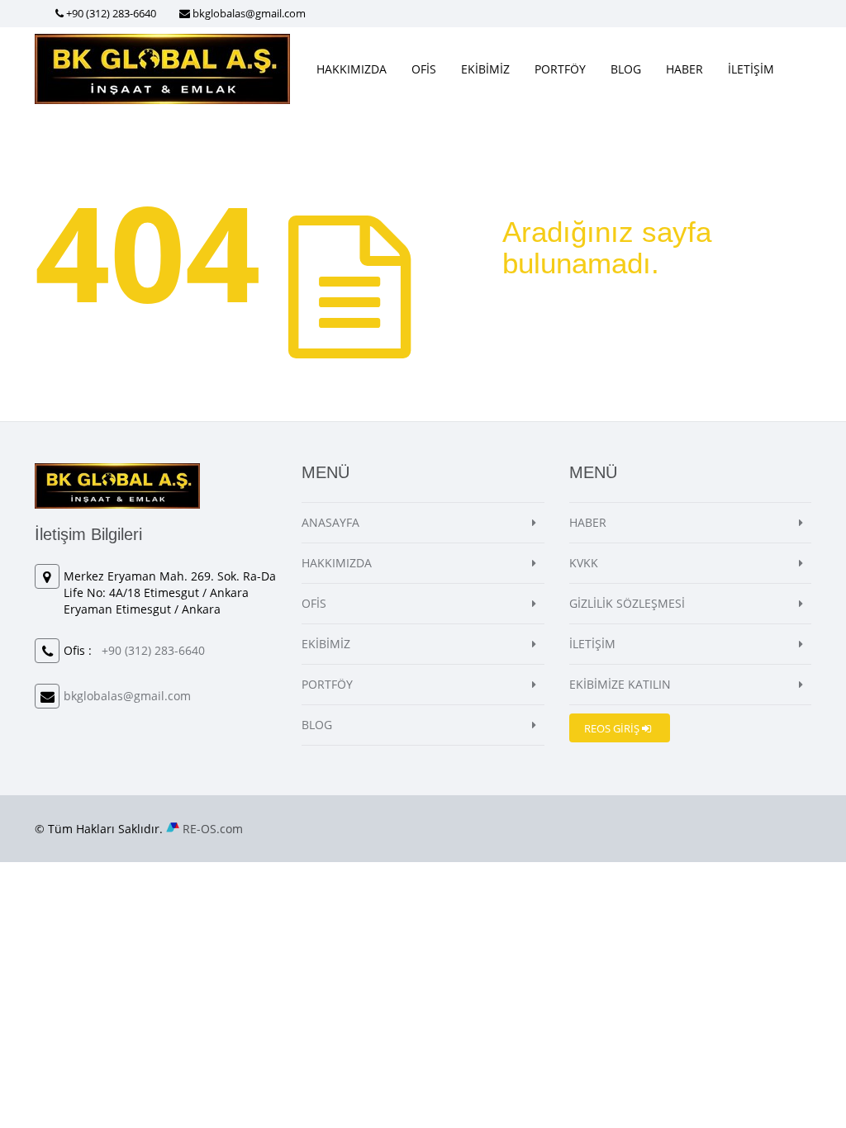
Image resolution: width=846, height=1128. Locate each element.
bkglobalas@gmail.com (249, 13)
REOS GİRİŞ (613, 728)
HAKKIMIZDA (351, 69)
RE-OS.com (213, 829)
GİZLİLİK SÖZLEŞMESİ (627, 603)
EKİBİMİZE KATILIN (620, 684)
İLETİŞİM (751, 69)
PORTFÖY (560, 69)
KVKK (583, 563)
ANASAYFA (330, 522)
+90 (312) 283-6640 (111, 13)
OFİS (423, 69)
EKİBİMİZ (485, 69)
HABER (684, 69)
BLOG (626, 69)
